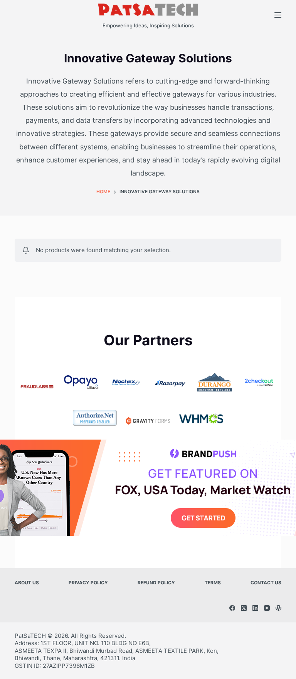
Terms (213, 582)
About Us (27, 582)
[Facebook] (232, 608)
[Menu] (277, 15)
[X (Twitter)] (244, 608)
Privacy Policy (88, 582)
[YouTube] (267, 608)
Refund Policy (156, 582)
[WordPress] (278, 608)
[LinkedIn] (255, 608)
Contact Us (266, 582)
